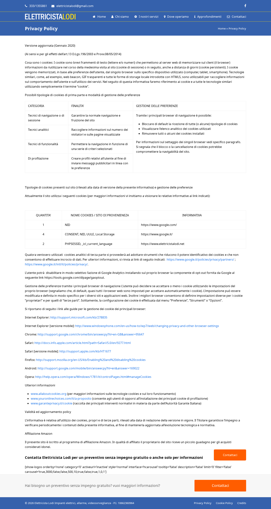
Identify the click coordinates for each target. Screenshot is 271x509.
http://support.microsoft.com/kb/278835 (78, 317)
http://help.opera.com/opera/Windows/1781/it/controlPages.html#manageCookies (93, 377)
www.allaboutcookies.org (48, 394)
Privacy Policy (202, 503)
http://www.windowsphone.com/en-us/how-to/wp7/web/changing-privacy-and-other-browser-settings (147, 326)
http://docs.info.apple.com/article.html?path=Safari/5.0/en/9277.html (82, 343)
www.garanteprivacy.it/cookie (51, 403)
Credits (241, 503)
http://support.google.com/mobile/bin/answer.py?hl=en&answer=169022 (88, 368)
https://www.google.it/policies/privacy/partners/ (200, 259)
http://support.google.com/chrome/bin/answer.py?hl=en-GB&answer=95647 (91, 334)
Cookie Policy (224, 503)
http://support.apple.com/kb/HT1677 (85, 351)
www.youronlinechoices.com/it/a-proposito (61, 399)
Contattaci (230, 455)
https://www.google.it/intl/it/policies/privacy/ (56, 264)
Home (222, 28)
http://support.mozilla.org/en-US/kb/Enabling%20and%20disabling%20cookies (91, 360)
